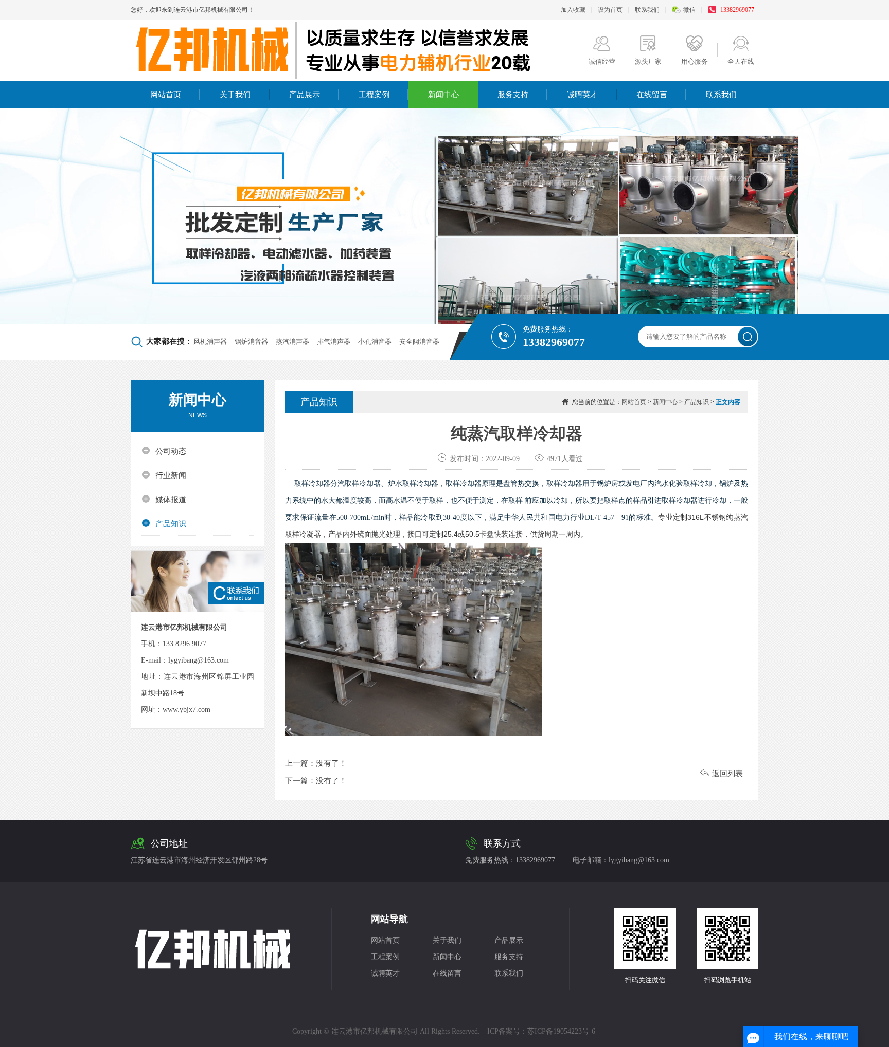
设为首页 (610, 9)
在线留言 (651, 94)
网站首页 (165, 94)
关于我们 (235, 94)
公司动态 (163, 450)
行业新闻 (163, 475)
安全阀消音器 (419, 341)
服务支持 (512, 94)
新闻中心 (443, 94)
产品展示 (304, 94)
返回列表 (721, 773)
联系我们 (647, 9)
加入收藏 (573, 9)
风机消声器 (210, 341)
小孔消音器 (375, 341)
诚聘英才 (582, 94)
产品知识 (163, 523)
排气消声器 (333, 341)
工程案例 (374, 94)
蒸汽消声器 (292, 341)
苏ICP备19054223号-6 (561, 1031)
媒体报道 (163, 499)
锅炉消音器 (251, 341)
